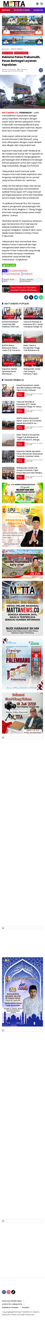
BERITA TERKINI (7, 53)
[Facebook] (26, 297)
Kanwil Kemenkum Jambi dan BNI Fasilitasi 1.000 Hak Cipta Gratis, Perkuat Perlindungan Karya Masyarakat (11, 324)
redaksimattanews (9, 69)
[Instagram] (9, 1292)
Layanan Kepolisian (19, 271)
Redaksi (25, 1307)
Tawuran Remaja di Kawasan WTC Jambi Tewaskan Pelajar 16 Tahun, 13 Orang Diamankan (33, 324)
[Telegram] (36, 297)
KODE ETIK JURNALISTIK (12, 1304)
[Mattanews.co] (14, 3)
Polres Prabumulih (12, 274)
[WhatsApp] (41, 297)
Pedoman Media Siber (12, 1301)
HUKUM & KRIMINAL (21, 53)
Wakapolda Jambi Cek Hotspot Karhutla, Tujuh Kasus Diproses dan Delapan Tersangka (33, 371)
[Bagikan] (41, 70)
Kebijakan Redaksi (10, 1307)
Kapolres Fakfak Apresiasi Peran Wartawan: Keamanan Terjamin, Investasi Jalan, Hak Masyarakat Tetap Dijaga (11, 371)
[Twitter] (31, 297)
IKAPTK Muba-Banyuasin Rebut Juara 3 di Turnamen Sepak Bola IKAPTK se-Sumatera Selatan (11, 348)
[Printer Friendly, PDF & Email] (9, 265)
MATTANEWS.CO (10, 112)
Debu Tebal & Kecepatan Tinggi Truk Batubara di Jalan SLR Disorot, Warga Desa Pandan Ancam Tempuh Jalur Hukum (33, 348)
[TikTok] (13, 1292)
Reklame (28, 274)
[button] (37, 3)
